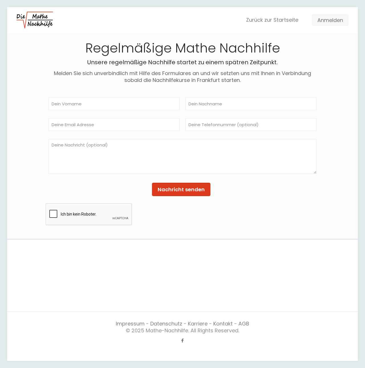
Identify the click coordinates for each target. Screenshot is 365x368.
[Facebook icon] (183, 340)
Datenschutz (166, 323)
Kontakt (223, 323)
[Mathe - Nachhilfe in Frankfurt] (34, 20)
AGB (243, 323)
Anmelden (330, 20)
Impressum (130, 323)
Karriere (198, 323)
